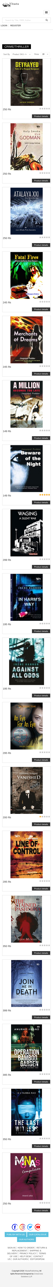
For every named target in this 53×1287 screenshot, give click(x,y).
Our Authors (26, 1239)
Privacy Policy (28, 1253)
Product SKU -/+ (20, 54)
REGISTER (15, 25)
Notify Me (26, 726)
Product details (41, 116)
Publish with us (16, 1234)
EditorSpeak (37, 1259)
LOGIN (4, 25)
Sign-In (11, 1248)
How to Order (26, 1248)
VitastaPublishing (32, 1271)
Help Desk (25, 1256)
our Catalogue (38, 1234)
